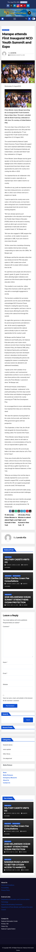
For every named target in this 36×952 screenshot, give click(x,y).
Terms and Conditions (7, 885)
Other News (6, 754)
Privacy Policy (5, 890)
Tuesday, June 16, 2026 (13, 564)
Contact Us (6, 783)
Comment (6, 626)
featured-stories (7, 745)
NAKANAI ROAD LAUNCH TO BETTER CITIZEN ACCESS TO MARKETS (16, 864)
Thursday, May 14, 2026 (13, 870)
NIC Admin (24, 605)
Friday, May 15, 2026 (12, 605)
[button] (26, 18)
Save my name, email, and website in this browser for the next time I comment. (18, 699)
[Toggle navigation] (14, 18)
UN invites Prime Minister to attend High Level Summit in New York (24, 520)
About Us (6, 780)
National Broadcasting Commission (11, 904)
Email (5, 673)
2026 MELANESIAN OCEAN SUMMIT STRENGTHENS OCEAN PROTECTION (18, 600)
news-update (6, 29)
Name (5, 662)
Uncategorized (16, 575)
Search (5, 714)
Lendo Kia (13, 53)
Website (5, 684)
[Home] (2, 18)
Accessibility (5, 887)
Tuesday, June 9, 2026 (12, 583)
